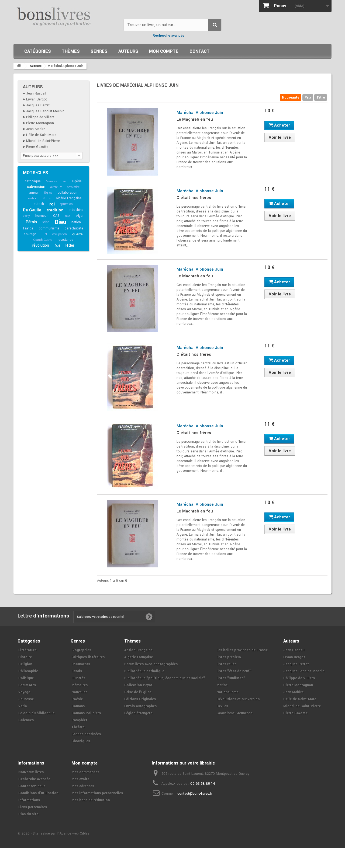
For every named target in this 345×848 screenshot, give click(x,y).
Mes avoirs (80, 779)
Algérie (76, 181)
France (28, 228)
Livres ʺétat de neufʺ (233, 671)
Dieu (60, 222)
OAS (56, 215)
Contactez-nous (31, 786)
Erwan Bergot (36, 99)
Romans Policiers (86, 713)
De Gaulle (32, 210)
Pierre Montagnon (40, 123)
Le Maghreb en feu (195, 119)
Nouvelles (79, 692)
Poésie (77, 699)
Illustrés (78, 678)
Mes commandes (85, 772)
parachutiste (74, 228)
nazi (68, 216)
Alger (80, 215)
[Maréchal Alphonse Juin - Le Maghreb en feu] (132, 142)
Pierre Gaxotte (37, 146)
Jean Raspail (36, 93)
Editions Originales (140, 699)
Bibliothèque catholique (144, 671)
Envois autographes (140, 706)
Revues (222, 706)
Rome (46, 198)
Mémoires (79, 685)
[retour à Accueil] (19, 66)
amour (34, 192)
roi (51, 204)
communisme (49, 228)
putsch (39, 203)
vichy (26, 216)
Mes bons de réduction (90, 800)
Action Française (138, 650)
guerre (77, 234)
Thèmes (71, 51)
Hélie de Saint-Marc (41, 134)
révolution (40, 245)
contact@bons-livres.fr (194, 793)
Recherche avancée (168, 35)
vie (64, 181)
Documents (80, 664)
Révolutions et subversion (238, 699)
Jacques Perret (38, 105)
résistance (65, 239)
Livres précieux (228, 657)
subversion (36, 187)
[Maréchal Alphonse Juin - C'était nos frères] (132, 220)
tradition (54, 210)
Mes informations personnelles (97, 793)
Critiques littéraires (88, 657)
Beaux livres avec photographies (151, 664)
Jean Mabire (35, 129)
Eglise (48, 192)
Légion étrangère (138, 713)
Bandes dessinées (86, 734)
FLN (44, 234)
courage (30, 234)
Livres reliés (226, 664)
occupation (59, 234)
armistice (73, 187)
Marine (221, 685)
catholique (32, 181)
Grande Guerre (42, 240)
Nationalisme (227, 692)
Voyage (24, 692)
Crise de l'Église (137, 692)
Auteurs (128, 51)
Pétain (31, 222)
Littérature (27, 650)
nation (76, 222)
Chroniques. (81, 741)
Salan (45, 222)
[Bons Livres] (66, 16)
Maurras (51, 181)
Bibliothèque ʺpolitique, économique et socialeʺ (164, 678)
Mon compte (163, 51)
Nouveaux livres (31, 772)
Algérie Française (69, 198)
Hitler (69, 245)
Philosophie (28, 671)
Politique (26, 678)
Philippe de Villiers (40, 117)
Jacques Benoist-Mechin (45, 111)
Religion (25, 664)
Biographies (81, 650)
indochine (76, 209)
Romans (78, 706)
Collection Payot (138, 685)
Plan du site (28, 814)
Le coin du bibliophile (36, 713)
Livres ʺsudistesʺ (230, 678)
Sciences (26, 720)
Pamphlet (79, 720)
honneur (41, 215)
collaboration (67, 192)
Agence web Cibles (74, 833)
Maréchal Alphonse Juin (200, 113)
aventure (56, 187)
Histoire (25, 657)
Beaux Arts (27, 685)
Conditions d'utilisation (38, 793)
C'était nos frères (194, 198)
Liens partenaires (32, 807)
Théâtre (77, 727)
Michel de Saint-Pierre (43, 140)
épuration (66, 204)
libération (31, 198)
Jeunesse (26, 699)
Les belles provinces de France (242, 650)
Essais (76, 671)
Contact (199, 51)
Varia (22, 706)
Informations (29, 800)
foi (57, 246)
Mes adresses (82, 786)
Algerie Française (138, 657)
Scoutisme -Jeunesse (234, 713)
